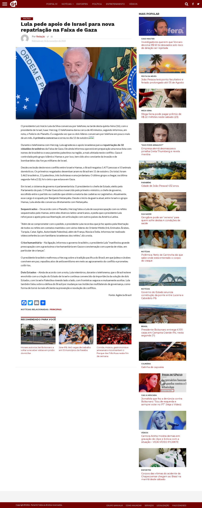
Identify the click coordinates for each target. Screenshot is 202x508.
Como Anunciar (134, 505)
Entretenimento (115, 4)
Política (97, 4)
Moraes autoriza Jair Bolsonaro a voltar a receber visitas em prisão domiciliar (38, 350)
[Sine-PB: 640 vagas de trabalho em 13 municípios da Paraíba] (76, 343)
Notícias (67, 4)
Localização (163, 505)
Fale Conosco (179, 505)
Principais (55, 309)
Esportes (82, 4)
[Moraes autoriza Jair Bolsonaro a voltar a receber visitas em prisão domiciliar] (38, 343)
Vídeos (133, 4)
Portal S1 (51, 4)
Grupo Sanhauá (115, 505)
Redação (40, 36)
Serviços (149, 505)
